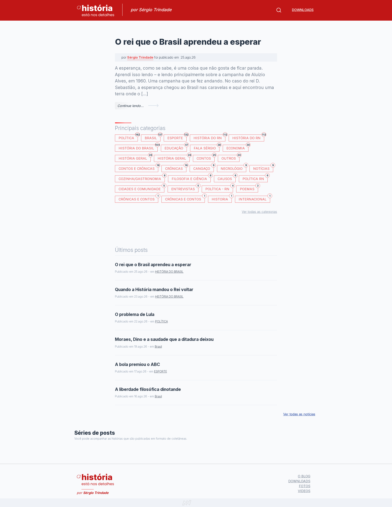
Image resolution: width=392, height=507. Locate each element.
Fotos (304, 486)
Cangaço (203, 168)
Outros (230, 157)
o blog (304, 476)
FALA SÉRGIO (206, 147)
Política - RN (219, 188)
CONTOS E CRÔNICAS (138, 168)
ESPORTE (177, 137)
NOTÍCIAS (263, 168)
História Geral (135, 157)
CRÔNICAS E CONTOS (138, 198)
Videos (304, 491)
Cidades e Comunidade (141, 188)
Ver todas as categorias (259, 212)
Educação (176, 147)
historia (222, 198)
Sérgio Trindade (140, 57)
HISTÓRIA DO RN (209, 137)
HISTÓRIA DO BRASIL (138, 147)
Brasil (152, 137)
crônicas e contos (185, 198)
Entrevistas (184, 188)
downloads (303, 10)
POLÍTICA (128, 137)
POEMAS (249, 188)
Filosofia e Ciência (191, 178)
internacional (254, 198)
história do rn (248, 137)
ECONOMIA (237, 147)
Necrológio (233, 168)
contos (206, 157)
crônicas (175, 168)
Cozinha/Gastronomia (142, 178)
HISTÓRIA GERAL (174, 157)
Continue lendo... (130, 106)
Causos (227, 178)
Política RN (255, 178)
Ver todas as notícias (299, 414)
